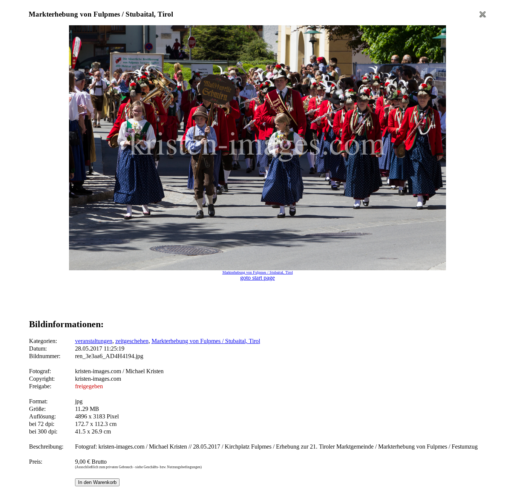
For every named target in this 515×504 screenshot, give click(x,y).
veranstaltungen (93, 341)
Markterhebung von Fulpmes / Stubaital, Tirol (206, 341)
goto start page (257, 277)
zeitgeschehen (132, 341)
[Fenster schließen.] (482, 16)
